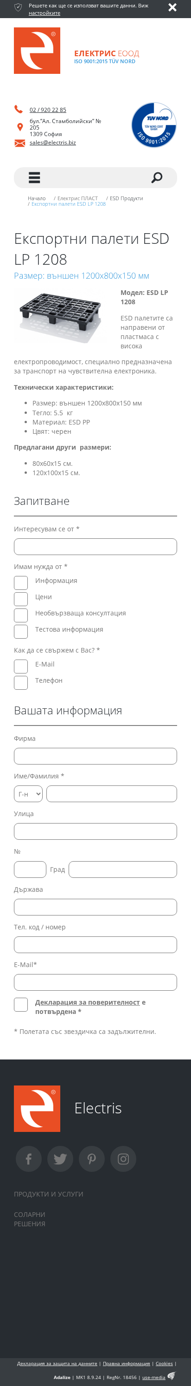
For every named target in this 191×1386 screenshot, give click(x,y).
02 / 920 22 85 (48, 110)
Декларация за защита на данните (57, 1363)
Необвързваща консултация (80, 612)
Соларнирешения (29, 1219)
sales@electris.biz (53, 142)
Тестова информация (69, 629)
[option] (60, 315)
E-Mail (45, 664)
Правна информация (126, 1363)
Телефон (49, 680)
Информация (56, 580)
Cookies (164, 1363)
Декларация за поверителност (87, 1002)
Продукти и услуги (48, 1194)
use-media (154, 1377)
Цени (43, 596)
